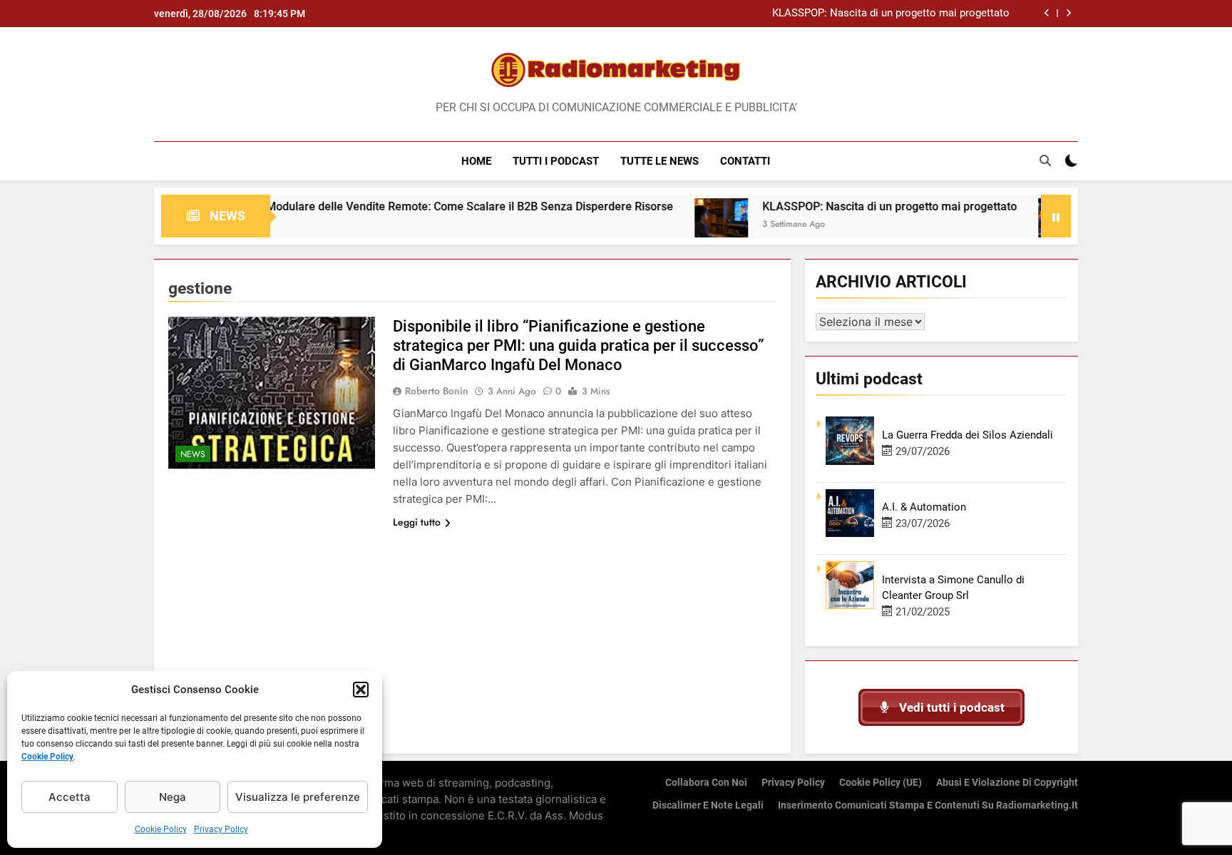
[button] (361, 689)
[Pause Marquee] (1056, 216)
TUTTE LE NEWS (659, 161)
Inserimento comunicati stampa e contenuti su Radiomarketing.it (928, 805)
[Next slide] (1068, 13)
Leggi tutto (417, 522)
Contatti (745, 161)
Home (476, 161)
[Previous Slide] (1047, 13)
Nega (172, 797)
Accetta (69, 797)
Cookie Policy (47, 757)
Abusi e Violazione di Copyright (1007, 783)
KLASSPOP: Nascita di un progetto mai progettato (891, 13)
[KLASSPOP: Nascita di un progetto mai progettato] (690, 225)
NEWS (192, 454)
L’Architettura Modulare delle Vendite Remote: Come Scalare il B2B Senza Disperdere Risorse (403, 206)
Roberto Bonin (436, 391)
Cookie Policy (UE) (880, 783)
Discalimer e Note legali (708, 805)
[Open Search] (1045, 160)
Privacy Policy (221, 829)
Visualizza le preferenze (297, 797)
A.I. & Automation (924, 507)
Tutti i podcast (556, 161)
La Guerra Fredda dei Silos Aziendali (967, 435)
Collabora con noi (706, 783)
